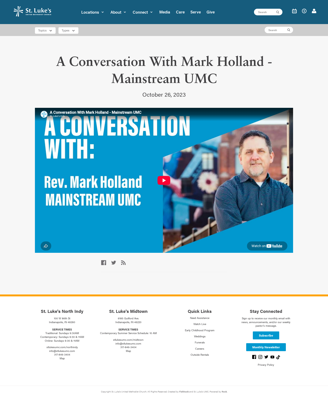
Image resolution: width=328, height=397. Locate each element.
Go (278, 12)
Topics (42, 30)
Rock (224, 391)
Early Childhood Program (199, 330)
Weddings (200, 336)
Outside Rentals (200, 354)
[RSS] (123, 262)
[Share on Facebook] (103, 262)
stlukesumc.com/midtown (128, 339)
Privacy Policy (266, 364)
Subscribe (266, 335)
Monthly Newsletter (266, 347)
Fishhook (184, 391)
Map (62, 358)
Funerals (200, 342)
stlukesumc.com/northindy (62, 347)
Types (66, 30)
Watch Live (199, 324)
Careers (199, 348)
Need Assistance (199, 318)
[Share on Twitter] (113, 262)
